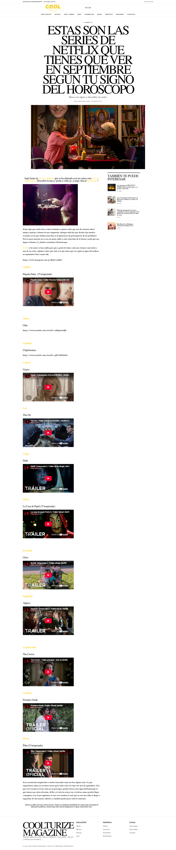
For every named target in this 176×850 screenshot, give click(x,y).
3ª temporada (44, 274)
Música (57, 14)
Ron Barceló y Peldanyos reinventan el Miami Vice (125, 225)
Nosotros (120, 14)
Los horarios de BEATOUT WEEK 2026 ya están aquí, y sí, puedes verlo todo (127, 187)
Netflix (25, 248)
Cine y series (69, 14)
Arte (79, 14)
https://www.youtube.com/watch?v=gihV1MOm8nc (45, 355)
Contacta (131, 14)
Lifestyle (109, 14)
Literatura (89, 14)
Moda (99, 14)
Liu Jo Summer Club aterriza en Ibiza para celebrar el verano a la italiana (127, 199)
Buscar (88, 7)
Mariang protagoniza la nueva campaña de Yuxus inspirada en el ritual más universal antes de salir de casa (128, 212)
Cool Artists (46, 14)
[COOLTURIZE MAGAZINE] (52, 7)
